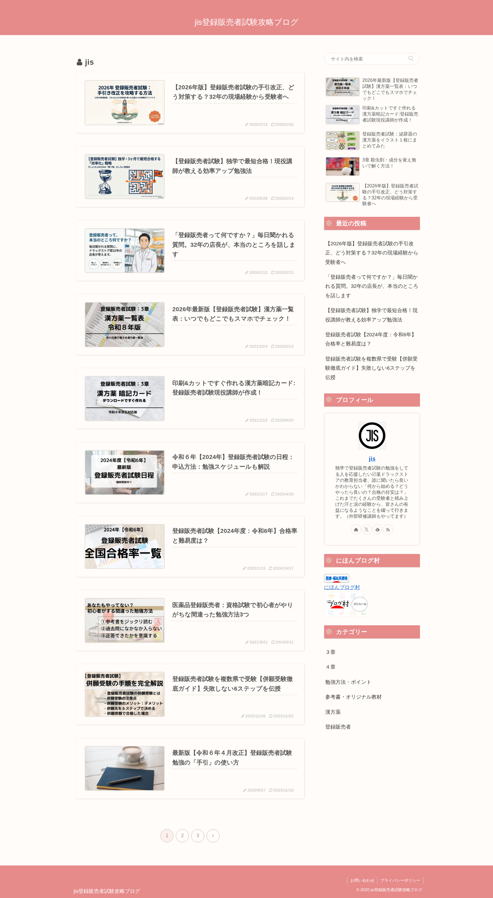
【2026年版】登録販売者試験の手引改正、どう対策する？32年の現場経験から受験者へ (371, 253)
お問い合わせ (362, 880)
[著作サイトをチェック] (356, 529)
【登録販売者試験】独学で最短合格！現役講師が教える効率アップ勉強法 (371, 315)
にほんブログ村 (342, 587)
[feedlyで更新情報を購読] (377, 529)
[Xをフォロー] (367, 529)
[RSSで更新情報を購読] (388, 529)
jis (372, 459)
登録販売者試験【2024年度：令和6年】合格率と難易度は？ (371, 339)
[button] (411, 58)
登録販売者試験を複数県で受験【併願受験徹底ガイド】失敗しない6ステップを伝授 (371, 368)
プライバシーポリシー (400, 880)
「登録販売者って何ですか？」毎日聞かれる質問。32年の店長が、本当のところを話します (371, 286)
